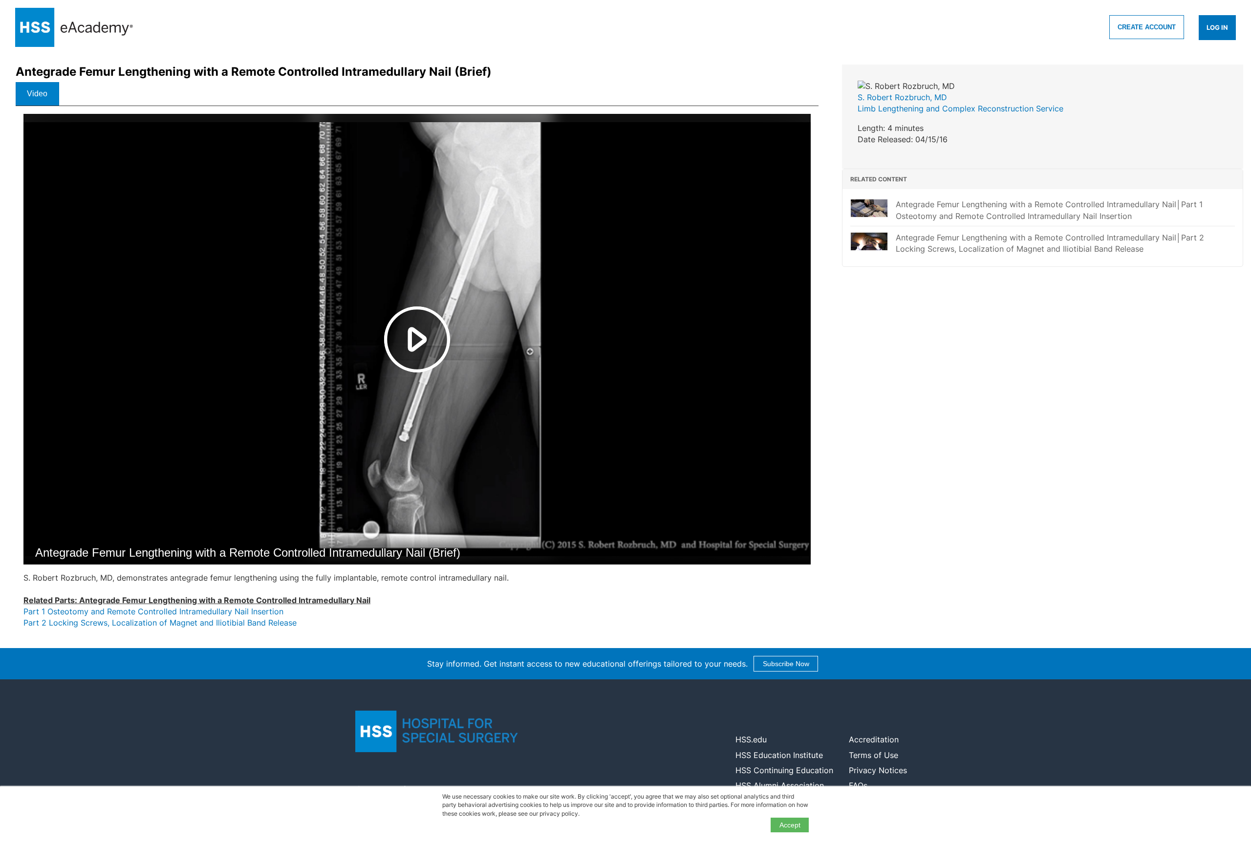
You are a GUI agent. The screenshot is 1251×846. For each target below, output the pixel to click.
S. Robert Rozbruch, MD (902, 97)
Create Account (1147, 27)
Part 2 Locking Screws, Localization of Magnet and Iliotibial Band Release (160, 623)
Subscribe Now (786, 664)
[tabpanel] (417, 375)
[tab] (37, 94)
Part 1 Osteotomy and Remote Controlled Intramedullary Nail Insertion (153, 611)
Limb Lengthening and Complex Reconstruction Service (960, 108)
